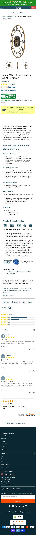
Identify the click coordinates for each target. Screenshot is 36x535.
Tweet (8, 302)
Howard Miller (5, 81)
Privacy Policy (5, 464)
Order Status (4, 444)
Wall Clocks (6, 292)
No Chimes (10, 290)
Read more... (27, 253)
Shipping (3, 438)
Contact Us (4, 449)
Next (21, 13)
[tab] (4, 330)
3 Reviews (12, 84)
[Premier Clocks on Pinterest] (16, 506)
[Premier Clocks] (18, 7)
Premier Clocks (15, 512)
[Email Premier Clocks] (26, 506)
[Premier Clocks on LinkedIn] (23, 506)
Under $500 (29, 290)
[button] (4, 346)
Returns (3, 441)
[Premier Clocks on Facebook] (9, 506)
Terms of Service (5, 467)
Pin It (22, 302)
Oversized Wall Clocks (19, 290)
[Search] (29, 7)
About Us (3, 461)
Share (15, 302)
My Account (4, 446)
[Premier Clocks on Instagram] (19, 506)
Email (30, 302)
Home (3, 16)
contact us (24, 245)
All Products (9, 16)
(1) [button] (9, 319)
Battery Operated (13, 288)
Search (3, 459)
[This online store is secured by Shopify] (18, 519)
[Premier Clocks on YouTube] (13, 506)
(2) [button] (9, 317)
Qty (2, 117)
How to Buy (4, 436)
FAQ (2, 456)
